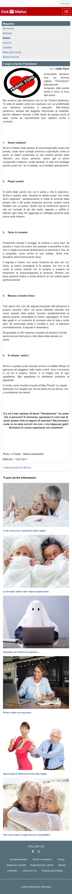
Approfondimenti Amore (17, 467)
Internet (7, 42)
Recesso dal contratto (52, 870)
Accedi (65, 3)
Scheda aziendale (18, 859)
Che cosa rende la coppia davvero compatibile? (26, 834)
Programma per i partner (42, 864)
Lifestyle (7, 47)
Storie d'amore (11, 57)
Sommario (8, 28)
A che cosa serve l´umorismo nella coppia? (24, 530)
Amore (6, 38)
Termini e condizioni (42, 859)
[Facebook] (33, 851)
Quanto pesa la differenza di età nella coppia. (25, 773)
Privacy (60, 859)
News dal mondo (12, 52)
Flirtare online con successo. (17, 712)
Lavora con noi (29, 870)
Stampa (62, 864)
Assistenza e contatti (16, 864)
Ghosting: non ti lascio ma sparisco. (20, 652)
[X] (39, 851)
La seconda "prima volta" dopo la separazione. (26, 591)
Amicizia (7, 33)
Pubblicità (12, 870)
